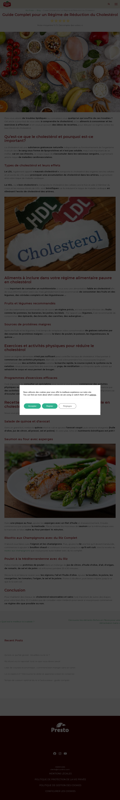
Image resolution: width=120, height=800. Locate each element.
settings (92, 395)
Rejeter (49, 406)
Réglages (67, 406)
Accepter (32, 406)
